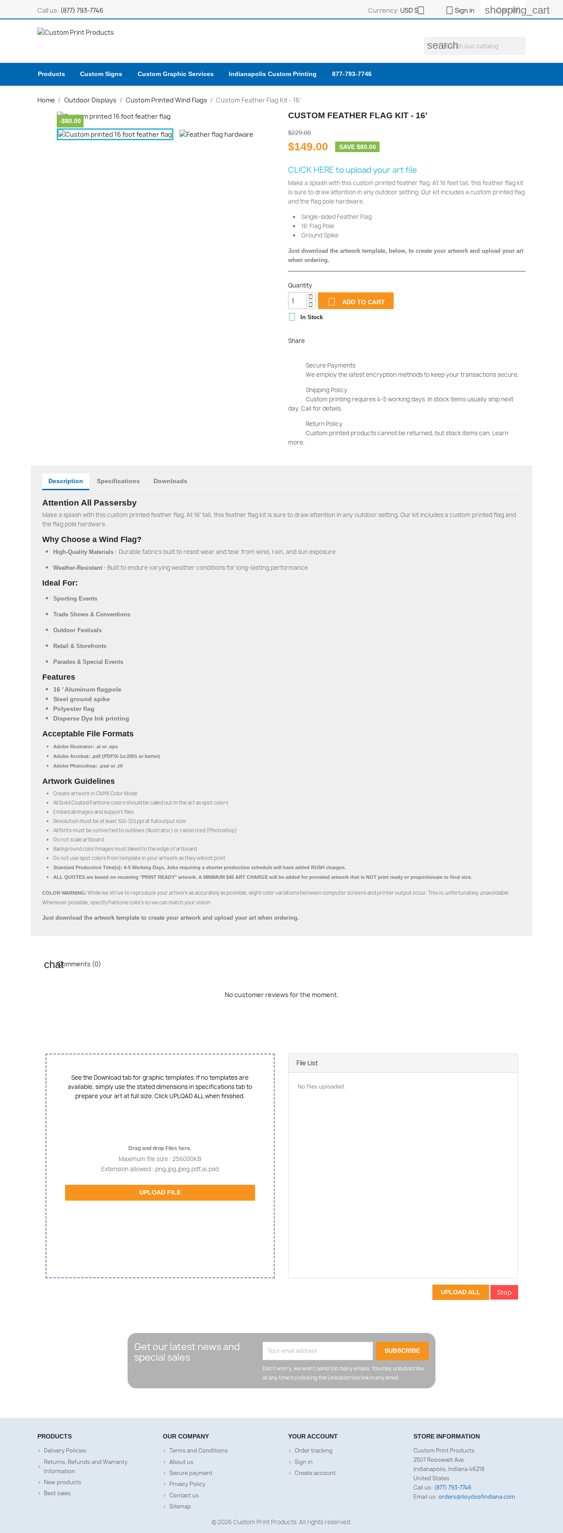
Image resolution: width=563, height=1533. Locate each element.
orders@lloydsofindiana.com (477, 1496)
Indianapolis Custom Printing (273, 73)
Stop (504, 1292)
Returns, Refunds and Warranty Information (86, 1466)
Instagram (290, 1403)
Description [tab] (65, 480)
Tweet (335, 339)
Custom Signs (101, 73)
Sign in (304, 1462)
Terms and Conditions (198, 1450)
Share (315, 339)
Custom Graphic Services (176, 73)
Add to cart (356, 302)
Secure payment (190, 1473)
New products (62, 1482)
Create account (315, 1473)
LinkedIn (306, 1403)
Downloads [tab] (170, 480)
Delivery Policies (65, 1450)
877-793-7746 (352, 73)
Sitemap (180, 1506)
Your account (313, 1436)
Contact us (184, 1495)
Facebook (256, 1403)
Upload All (460, 1292)
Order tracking (314, 1450)
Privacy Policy (187, 1484)
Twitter (273, 1403)
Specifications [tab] (118, 480)
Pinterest (355, 339)
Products (51, 73)
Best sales (57, 1493)
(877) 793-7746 (81, 10)
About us (181, 1462)
